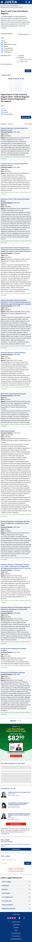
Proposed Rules (8, 48)
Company (16, 927)
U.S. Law (7, 5)
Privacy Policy (16, 936)
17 (20, 85)
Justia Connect (16, 922)
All (4, 40)
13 (11, 85)
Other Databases (7, 905)
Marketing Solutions (8, 908)
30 (18, 90)
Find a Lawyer (5, 856)
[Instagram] (15, 918)
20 (11, 88)
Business (5, 889)
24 (20, 88)
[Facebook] (13, 918)
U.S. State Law (6, 901)
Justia (2, 5)
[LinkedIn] (8, 918)
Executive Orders (8, 50)
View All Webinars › (16, 824)
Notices (5, 46)
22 (16, 88)
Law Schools (6, 893)
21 (13, 88)
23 (18, 88)
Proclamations (7, 52)
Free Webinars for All (8, 788)
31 (20, 90)
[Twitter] (22, 918)
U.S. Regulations (14, 5)
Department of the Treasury (7, 7)
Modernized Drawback (8, 431)
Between (21, 57)
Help (16, 930)
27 (11, 90)
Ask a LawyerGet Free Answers (7, 840)
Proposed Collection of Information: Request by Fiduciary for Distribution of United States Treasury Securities (16, 609)
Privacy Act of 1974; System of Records (13, 672)
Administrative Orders (9, 44)
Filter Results (26, 117)
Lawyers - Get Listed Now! (16, 869)
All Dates (21, 55)
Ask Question (16, 849)
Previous (13, 721)
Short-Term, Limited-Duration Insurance (13, 394)
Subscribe (27, 124)
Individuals (5, 885)
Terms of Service (16, 933)
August (20, 7)
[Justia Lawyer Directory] (24, 918)
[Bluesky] (19, 918)
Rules (5, 42)
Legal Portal (16, 924)
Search (28, 71)
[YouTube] (10, 918)
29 (16, 90)
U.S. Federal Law (7, 897)
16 (18, 85)
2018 (16, 7)
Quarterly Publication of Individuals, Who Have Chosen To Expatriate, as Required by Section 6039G (15, 523)
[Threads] (17, 918)
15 (16, 85)
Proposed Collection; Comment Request (13, 353)
